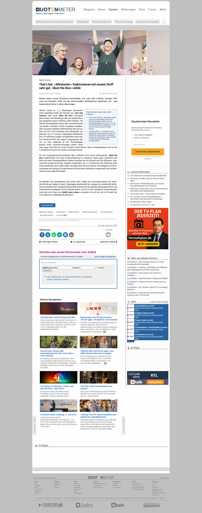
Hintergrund (57, 483)
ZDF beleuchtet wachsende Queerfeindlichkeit (148, 175)
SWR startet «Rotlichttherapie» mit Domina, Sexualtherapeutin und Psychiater (147, 184)
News (101, 9)
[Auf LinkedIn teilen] (65, 235)
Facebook (37, 491)
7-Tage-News (38, 489)
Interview (57, 487)
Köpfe (75, 491)
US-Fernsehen (78, 493)
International (78, 489)
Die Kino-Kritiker (137, 485)
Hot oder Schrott (46, 215)
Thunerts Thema (123, 21)
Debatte (115, 483)
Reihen (56, 485)
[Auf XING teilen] (60, 235)
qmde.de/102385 (111, 225)
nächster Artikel (107, 241)
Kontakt (154, 487)
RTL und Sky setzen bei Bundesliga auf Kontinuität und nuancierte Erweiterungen (146, 197)
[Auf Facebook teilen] (42, 235)
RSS (35, 483)
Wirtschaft (77, 487)
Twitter (36, 493)
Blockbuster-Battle (138, 489)
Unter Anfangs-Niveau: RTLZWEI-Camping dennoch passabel (145, 263)
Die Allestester (106, 212)
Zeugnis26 (82, 21)
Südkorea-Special (101, 21)
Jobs (153, 485)
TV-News (76, 483)
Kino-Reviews (117, 487)
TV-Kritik (115, 485)
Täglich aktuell (98, 487)
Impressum (155, 495)
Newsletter (37, 485)
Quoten (113, 9)
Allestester (61, 212)
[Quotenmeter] (55, 11)
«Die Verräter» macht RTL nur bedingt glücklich (147, 288)
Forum (152, 9)
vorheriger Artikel (49, 241)
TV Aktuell (48, 498)
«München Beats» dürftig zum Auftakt (147, 278)
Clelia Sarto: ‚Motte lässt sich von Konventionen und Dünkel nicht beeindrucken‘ (149, 189)
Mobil (36, 487)
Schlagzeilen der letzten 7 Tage (142, 204)
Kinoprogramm (137, 498)
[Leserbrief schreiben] (108, 235)
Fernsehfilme (118, 498)
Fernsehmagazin (57, 498)
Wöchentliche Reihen (99, 483)
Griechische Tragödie (147, 21)
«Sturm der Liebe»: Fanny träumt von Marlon (147, 193)
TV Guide (101, 498)
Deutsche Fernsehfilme (150, 498)
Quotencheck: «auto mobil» (140, 201)
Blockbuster (109, 498)
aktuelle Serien (127, 498)
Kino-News (135, 483)
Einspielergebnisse (138, 487)
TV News (84, 498)
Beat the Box (74, 212)
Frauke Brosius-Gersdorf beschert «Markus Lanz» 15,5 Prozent (146, 294)
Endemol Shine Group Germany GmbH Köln (149, 308)
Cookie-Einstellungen (158, 493)
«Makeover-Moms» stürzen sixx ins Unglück (146, 283)
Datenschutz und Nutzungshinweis (157, 490)
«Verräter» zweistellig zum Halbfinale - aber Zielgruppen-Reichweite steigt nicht (147, 268)
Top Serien (161, 498)
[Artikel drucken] (71, 235)
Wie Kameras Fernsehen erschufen (54, 21)
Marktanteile (97, 485)
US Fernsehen (76, 498)
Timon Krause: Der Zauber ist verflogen (144, 274)
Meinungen (128, 9)
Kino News (40, 498)
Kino (142, 9)
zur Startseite (78, 241)
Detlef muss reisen (89, 212)
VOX (59, 110)
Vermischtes (77, 485)
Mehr (163, 9)
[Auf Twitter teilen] (48, 235)
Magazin (89, 9)
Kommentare (47, 205)
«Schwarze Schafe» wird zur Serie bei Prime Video (147, 179)
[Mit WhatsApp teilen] (54, 235)
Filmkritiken (67, 498)
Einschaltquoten (93, 498)
